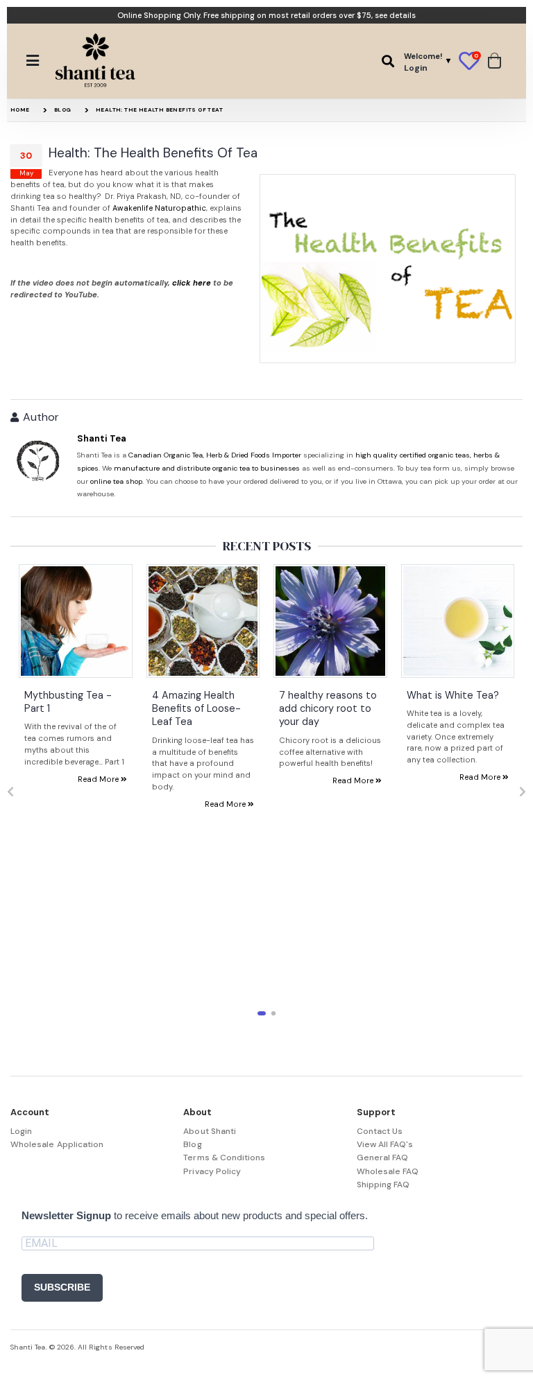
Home (20, 109)
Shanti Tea (101, 438)
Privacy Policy (212, 1171)
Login (21, 1131)
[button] (388, 61)
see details (395, 15)
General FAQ (383, 1157)
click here (191, 283)
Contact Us (380, 1131)
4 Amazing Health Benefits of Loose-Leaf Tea (196, 708)
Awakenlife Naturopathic (159, 208)
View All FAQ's (385, 1144)
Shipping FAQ (383, 1184)
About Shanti (209, 1131)
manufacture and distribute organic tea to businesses (207, 468)
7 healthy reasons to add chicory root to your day (328, 708)
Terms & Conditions (224, 1157)
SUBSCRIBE (62, 1287)
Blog (62, 109)
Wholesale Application (56, 1144)
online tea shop (116, 481)
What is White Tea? (453, 695)
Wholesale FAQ (388, 1171)
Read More (99, 779)
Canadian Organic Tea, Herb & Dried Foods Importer (214, 455)
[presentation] (10, 792)
